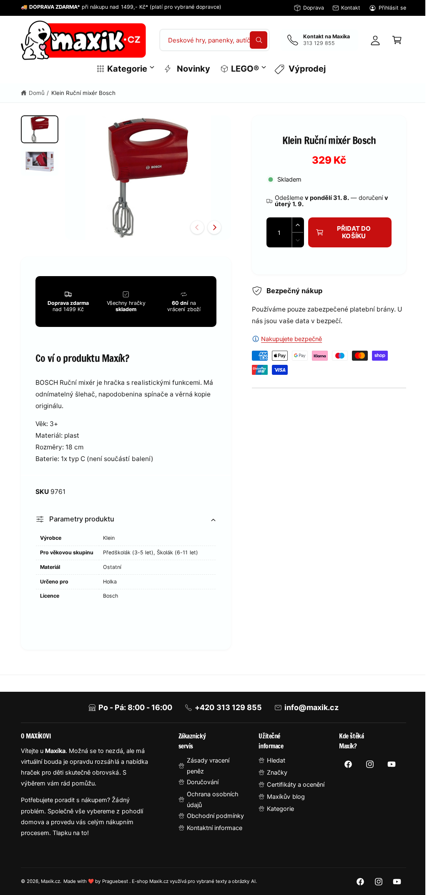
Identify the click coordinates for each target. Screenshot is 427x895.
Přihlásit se (392, 8)
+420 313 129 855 (225, 712)
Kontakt (350, 8)
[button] (391, 40)
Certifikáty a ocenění (291, 789)
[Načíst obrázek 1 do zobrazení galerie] (39, 129)
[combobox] (212, 40)
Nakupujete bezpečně (287, 339)
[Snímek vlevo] (193, 225)
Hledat (272, 765)
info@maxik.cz (308, 712)
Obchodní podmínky (212, 821)
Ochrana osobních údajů (210, 804)
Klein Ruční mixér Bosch (83, 93)
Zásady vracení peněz (205, 771)
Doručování (200, 787)
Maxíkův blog (282, 801)
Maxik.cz (50, 886)
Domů (37, 93)
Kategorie (276, 814)
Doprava (313, 8)
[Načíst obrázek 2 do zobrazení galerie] (39, 161)
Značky (273, 777)
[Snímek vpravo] (210, 225)
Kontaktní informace (212, 833)
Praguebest (115, 886)
